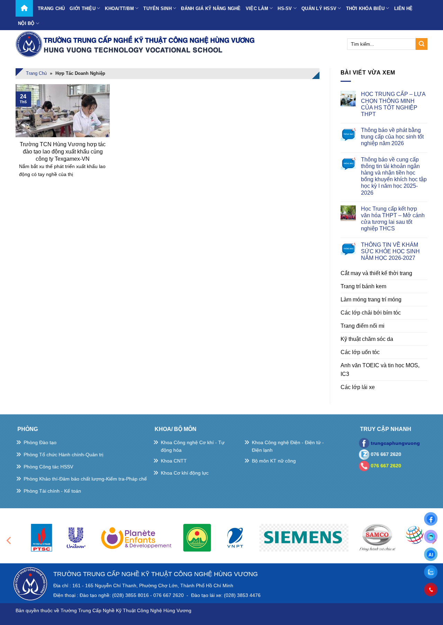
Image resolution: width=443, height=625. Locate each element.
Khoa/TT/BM (119, 8)
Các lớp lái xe (358, 387)
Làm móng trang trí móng (371, 299)
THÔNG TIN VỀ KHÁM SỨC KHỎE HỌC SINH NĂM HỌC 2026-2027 (390, 251)
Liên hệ (403, 8)
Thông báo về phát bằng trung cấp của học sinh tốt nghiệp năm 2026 (392, 136)
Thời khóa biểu (365, 8)
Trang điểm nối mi (363, 326)
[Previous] (9, 540)
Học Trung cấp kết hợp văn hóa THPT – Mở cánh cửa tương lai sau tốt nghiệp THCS (393, 219)
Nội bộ (26, 23)
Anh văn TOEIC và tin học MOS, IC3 (380, 369)
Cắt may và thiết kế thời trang (376, 273)
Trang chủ (51, 8)
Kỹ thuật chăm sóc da (367, 339)
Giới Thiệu (83, 8)
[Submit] (421, 44)
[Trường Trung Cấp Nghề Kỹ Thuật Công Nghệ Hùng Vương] (137, 44)
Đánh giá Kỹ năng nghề (211, 8)
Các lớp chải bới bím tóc (371, 313)
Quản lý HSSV (318, 8)
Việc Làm (257, 8)
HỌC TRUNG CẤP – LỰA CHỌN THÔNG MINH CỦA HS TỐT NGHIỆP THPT (393, 104)
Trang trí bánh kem (363, 286)
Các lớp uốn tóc (360, 352)
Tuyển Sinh (157, 8)
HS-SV (285, 8)
